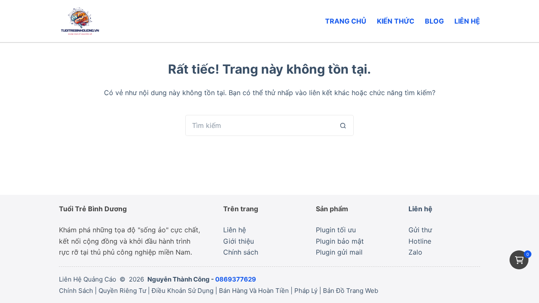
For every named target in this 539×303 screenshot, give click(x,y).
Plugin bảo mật (340, 241)
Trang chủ (345, 21)
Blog (434, 21)
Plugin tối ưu (336, 230)
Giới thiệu (238, 241)
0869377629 (235, 279)
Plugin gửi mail (339, 252)
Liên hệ (467, 21)
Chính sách (240, 252)
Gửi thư (420, 230)
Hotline (419, 241)
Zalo (415, 252)
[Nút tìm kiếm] (343, 125)
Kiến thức (395, 21)
